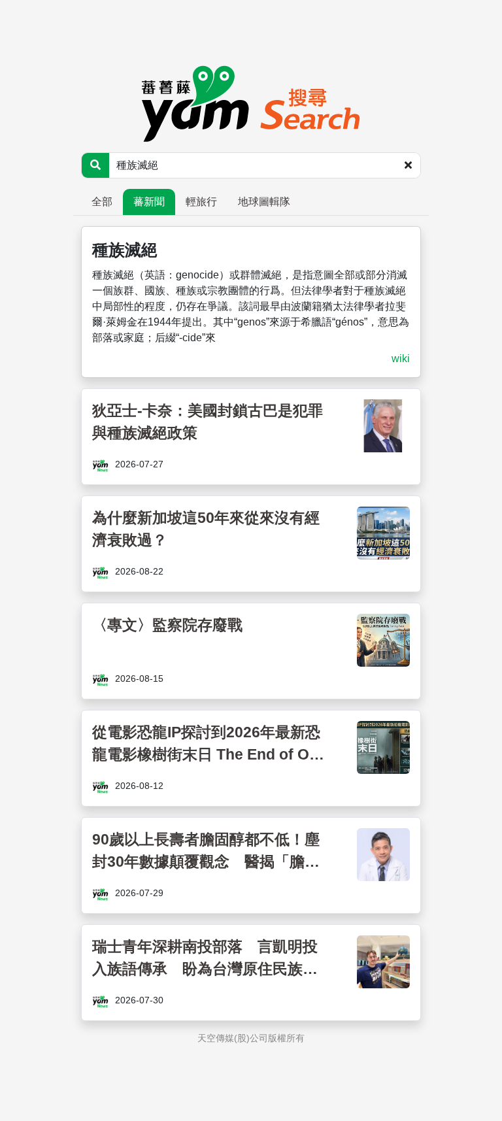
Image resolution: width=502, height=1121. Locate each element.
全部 (102, 201)
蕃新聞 (149, 201)
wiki (401, 358)
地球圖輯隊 (264, 201)
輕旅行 (201, 201)
